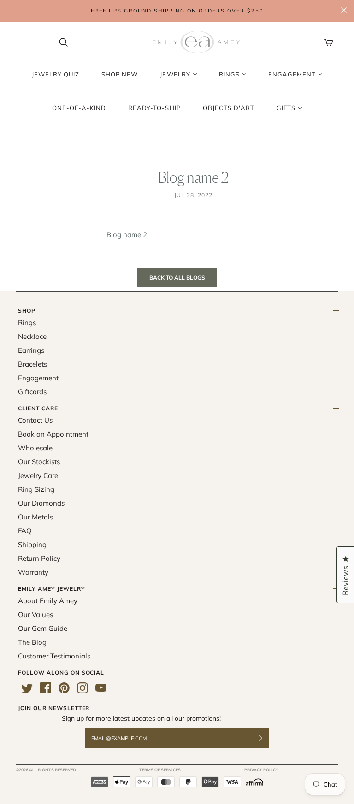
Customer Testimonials (54, 656)
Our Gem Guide (42, 628)
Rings (27, 322)
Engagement (38, 377)
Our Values (35, 614)
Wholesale (35, 447)
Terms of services (160, 769)
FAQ (25, 530)
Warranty (33, 572)
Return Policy (39, 558)
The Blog (32, 642)
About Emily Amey (47, 600)
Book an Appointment (53, 434)
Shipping (32, 544)
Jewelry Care (38, 475)
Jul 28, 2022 (193, 195)
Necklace (32, 336)
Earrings (31, 350)
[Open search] (63, 42)
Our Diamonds (41, 503)
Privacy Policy (261, 769)
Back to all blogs (177, 277)
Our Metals (35, 517)
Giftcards (32, 391)
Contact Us (35, 420)
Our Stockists (39, 461)
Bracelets (32, 364)
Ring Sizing (36, 489)
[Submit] (266, 738)
